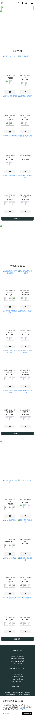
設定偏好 (6, 713)
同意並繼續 (27, 713)
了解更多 (23, 709)
